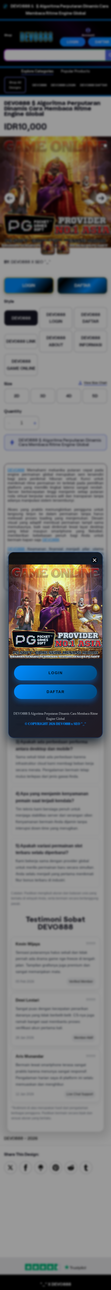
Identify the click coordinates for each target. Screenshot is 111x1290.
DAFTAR (55, 692)
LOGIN (55, 673)
